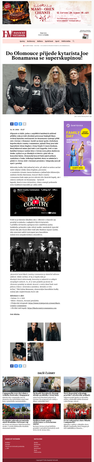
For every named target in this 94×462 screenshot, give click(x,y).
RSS (8, 448)
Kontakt (7, 444)
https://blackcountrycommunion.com (41, 308)
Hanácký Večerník (14, 34)
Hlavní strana (29, 45)
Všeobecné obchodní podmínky (14, 446)
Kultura (40, 41)
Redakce (7, 442)
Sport (57, 41)
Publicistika (66, 41)
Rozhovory (31, 41)
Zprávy (22, 41)
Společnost (49, 41)
